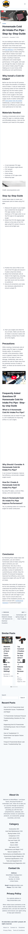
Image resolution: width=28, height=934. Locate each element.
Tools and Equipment (12, 861)
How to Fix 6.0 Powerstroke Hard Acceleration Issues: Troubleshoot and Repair (14, 709)
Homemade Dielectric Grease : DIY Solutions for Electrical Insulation (7, 618)
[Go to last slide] (4, 661)
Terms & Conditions (19, 930)
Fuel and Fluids (12, 840)
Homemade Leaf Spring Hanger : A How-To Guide (21, 616)
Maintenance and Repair (12, 849)
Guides (4, 23)
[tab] (12, 686)
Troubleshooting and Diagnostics (12, 863)
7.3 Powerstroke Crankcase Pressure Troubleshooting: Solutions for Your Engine (15, 718)
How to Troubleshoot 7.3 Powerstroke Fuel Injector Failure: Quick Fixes (14, 735)
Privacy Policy (7, 930)
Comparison (12, 836)
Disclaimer (22, 927)
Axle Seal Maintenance (12, 831)
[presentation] (7, 640)
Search (4, 695)
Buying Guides (12, 833)
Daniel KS (6, 37)
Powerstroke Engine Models (12, 856)
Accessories (12, 829)
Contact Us (13, 927)
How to (12, 845)
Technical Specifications (12, 858)
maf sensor (12, 847)
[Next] (24, 661)
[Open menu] (24, 4)
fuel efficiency (9, 49)
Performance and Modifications (12, 854)
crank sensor (12, 838)
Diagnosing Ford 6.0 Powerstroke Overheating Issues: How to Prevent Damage (14, 727)
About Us (6, 927)
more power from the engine (13, 100)
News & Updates (13, 852)
